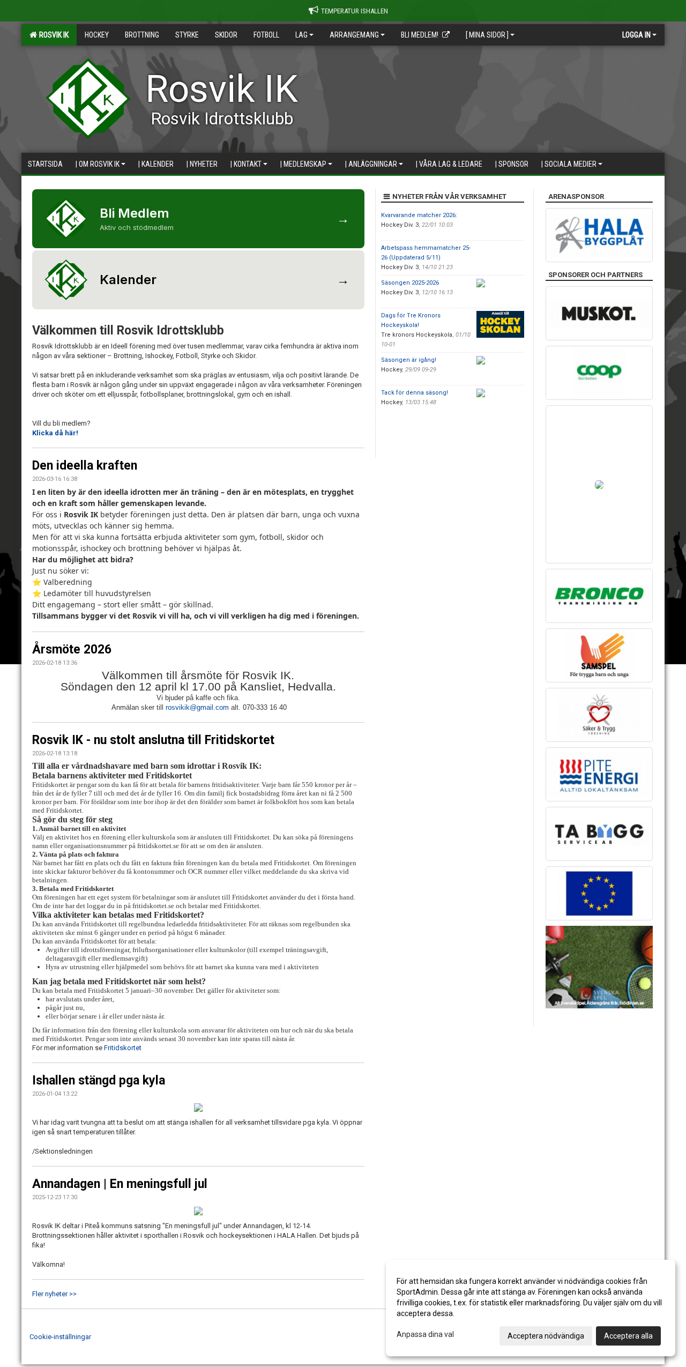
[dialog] (530, 1308)
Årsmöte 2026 (71, 649)
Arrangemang (354, 35)
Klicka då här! (55, 433)
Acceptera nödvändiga (546, 1336)
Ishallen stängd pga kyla (98, 1080)
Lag (301, 35)
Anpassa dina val (425, 1334)
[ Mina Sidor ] (487, 35)
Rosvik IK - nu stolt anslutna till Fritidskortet (153, 740)
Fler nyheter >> (54, 1294)
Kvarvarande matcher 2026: (419, 215)
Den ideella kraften (84, 465)
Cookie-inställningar (60, 1337)
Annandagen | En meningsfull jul (119, 1184)
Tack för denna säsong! (414, 392)
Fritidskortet (122, 1048)
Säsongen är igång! (408, 359)
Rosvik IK (52, 35)
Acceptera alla (628, 1336)
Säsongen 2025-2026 (410, 282)
